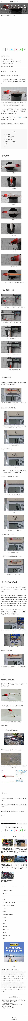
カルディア (16, 974)
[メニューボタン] (1, 1)
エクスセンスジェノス (14, 971)
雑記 (4, 938)
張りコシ (20, 987)
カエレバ (21, 777)
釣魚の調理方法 (6, 935)
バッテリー (9, 980)
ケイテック (22, 974)
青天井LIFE (14, 1)
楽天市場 (21, 781)
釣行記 (4, 932)
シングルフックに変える (10, 141)
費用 (15, 989)
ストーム (17, 976)
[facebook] (12, 1017)
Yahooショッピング (19, 780)
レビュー (24, 823)
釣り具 (23, 989)
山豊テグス (15, 987)
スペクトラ (22, 976)
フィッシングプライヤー (8, 905)
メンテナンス (16, 982)
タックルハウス (4, 978)
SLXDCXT (16, 969)
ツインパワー (16, 978)
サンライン (4, 976)
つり (3, 823)
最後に (6, 146)
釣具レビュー (8, 823)
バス (4, 899)
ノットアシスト (23, 978)
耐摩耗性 (11, 989)
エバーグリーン (22, 971)
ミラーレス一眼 (4, 982)
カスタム (10, 974)
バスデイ (3, 980)
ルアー (13, 823)
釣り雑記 (5, 926)
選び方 (19, 989)
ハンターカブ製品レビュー (9, 902)
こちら (19, 117)
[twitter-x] (14, 1017)
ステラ (12, 976)
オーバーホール (4, 974)
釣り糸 (3, 991)
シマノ (8, 976)
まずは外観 (7, 134)
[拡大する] (25, 88)
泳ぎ (5, 144)
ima (17, 823)
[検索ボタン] (26, 1)
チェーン (10, 978)
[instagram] (15, 1017)
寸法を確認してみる (9, 136)
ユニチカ (22, 982)
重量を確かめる (8, 139)
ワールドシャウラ (5, 987)
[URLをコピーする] (25, 49)
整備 (4, 923)
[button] (3, 49)
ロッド (4, 920)
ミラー (18, 980)
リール (4, 911)
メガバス (10, 982)
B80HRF (3, 969)
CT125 (7, 969)
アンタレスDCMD (5, 971)
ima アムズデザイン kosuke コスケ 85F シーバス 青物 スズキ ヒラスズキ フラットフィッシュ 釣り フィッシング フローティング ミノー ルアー (21, 773)
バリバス (13, 980)
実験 (10, 987)
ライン (4, 908)
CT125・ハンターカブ (8, 890)
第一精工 (6, 989)
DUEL (12, 969)
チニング (5, 893)
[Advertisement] (14, 31)
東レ (2, 989)
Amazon (17, 781)
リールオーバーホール (8, 914)
